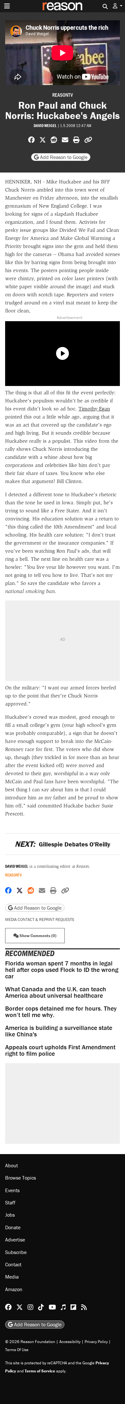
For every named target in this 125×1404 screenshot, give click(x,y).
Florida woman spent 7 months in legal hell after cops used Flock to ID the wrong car (61, 969)
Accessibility (69, 1341)
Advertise (15, 1239)
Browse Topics (20, 1177)
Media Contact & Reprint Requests (39, 919)
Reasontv (62, 94)
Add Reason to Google (63, 157)
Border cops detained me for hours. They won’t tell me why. (61, 1011)
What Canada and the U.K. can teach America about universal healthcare (55, 992)
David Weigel (45, 125)
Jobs (10, 1214)
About (11, 1165)
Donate (13, 1227)
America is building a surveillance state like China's (58, 1030)
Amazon (13, 1289)
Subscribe (16, 1252)
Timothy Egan (94, 409)
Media (12, 1276)
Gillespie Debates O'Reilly (62, 844)
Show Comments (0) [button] (37, 935)
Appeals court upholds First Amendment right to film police (60, 1050)
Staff (10, 1202)
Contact (13, 1264)
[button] (117, 6)
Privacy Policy (96, 1341)
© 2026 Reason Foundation (30, 1341)
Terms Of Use (17, 1349)
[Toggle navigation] (7, 6)
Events (12, 1190)
